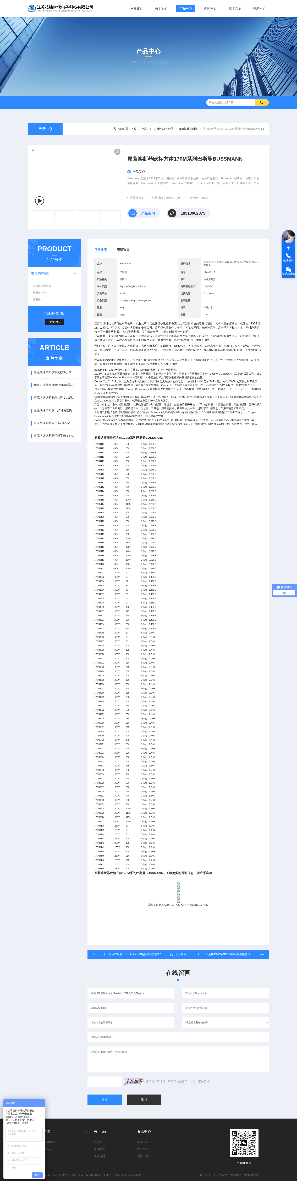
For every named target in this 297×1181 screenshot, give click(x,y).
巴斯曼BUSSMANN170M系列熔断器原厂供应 (231, 954)
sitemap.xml (251, 1174)
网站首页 (136, 8)
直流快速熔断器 (188, 128)
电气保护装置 (165, 128)
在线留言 (123, 249)
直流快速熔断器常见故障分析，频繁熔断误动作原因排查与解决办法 (55, 372)
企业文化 (99, 1149)
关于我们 (161, 8)
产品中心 (186, 8)
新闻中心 (210, 8)
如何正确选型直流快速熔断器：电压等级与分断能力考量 (55, 385)
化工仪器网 (220, 1174)
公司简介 (99, 1142)
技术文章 (235, 8)
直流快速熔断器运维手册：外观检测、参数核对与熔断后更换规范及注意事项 (55, 435)
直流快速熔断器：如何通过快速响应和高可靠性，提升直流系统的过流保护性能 (55, 410)
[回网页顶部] (288, 247)
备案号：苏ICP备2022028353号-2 (124, 1174)
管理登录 (235, 1174)
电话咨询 (288, 260)
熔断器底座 (39, 292)
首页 (134, 128)
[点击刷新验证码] (134, 1081)
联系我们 (259, 8)
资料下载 (142, 1156)
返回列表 (180, 954)
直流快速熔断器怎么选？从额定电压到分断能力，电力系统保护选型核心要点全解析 (55, 397)
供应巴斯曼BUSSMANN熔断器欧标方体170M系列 (139, 954)
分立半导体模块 (45, 1142)
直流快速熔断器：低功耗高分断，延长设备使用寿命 (55, 423)
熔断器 (37, 299)
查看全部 (54, 321)
